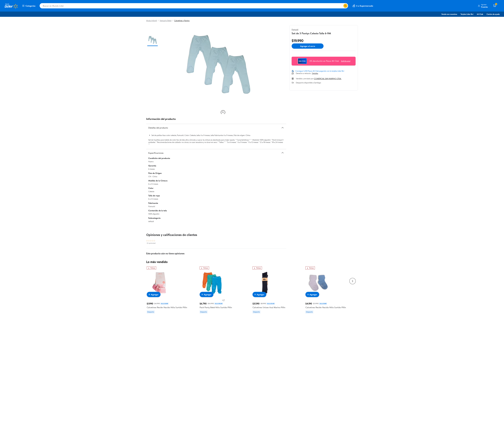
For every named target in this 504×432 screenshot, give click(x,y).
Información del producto (161, 119)
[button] (483, 6)
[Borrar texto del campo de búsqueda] (341, 5)
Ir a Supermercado (364, 5)
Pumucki (295, 29)
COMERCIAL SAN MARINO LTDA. (327, 79)
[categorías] (345, 6)
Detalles (315, 73)
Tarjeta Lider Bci (467, 14)
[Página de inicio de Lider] (11, 6)
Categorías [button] (30, 5)
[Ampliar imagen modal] (223, 112)
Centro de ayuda (493, 14)
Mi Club (480, 14)
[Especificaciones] (282, 153)
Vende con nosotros (449, 14)
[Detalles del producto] (282, 128)
